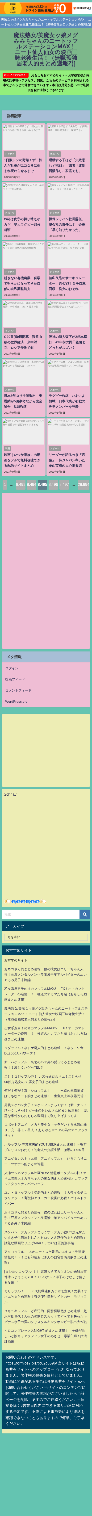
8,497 (64, 484)
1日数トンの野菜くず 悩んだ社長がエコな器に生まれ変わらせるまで (23, 165)
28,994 (83, 484)
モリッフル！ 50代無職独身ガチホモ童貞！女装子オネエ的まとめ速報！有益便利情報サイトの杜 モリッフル (45, 1296)
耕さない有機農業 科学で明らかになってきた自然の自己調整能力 (22, 283)
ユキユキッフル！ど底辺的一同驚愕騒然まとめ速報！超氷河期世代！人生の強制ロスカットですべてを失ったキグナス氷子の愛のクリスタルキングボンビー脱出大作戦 (45, 1316)
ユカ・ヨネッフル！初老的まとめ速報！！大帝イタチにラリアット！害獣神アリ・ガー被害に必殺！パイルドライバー (45, 1198)
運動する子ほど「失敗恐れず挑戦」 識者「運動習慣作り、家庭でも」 (67, 165)
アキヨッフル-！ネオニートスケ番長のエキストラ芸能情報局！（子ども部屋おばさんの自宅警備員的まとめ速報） (45, 1257)
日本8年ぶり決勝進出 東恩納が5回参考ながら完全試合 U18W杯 (23, 401)
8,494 (31, 484)
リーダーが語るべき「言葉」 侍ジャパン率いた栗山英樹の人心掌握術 (67, 460)
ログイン (11, 668)
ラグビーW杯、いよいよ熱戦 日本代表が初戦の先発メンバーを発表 (67, 401)
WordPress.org (16, 701)
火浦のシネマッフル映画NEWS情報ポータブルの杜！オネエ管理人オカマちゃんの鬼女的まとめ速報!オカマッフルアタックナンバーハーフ (46, 1178)
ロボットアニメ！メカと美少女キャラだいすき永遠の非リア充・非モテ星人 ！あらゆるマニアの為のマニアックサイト (46, 1130)
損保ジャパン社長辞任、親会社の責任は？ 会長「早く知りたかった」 (67, 224)
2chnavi (10, 794)
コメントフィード (18, 690)
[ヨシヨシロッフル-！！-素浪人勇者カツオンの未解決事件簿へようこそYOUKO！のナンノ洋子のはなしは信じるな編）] (45, 1277)
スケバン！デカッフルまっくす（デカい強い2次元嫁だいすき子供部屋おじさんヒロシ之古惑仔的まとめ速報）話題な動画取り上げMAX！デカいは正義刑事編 (45, 1237)
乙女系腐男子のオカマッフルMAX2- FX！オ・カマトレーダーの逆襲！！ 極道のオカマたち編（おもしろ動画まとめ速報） (45, 994)
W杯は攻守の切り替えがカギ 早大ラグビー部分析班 (22, 224)
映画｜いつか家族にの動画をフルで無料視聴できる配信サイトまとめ (22, 460)
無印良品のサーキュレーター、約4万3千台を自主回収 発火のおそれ (67, 283)
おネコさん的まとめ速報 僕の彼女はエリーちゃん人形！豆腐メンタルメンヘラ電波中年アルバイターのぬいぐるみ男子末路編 (45, 974)
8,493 (20, 484)
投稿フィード (15, 679)
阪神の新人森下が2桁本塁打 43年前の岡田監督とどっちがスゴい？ (68, 342)
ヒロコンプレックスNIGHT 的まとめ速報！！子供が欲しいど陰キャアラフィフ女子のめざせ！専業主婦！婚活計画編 (45, 1336)
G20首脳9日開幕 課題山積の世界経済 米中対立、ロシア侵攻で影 (23, 342)
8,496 (53, 484)
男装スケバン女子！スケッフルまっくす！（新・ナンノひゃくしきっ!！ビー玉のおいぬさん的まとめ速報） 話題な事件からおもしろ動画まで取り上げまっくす (46, 1110)
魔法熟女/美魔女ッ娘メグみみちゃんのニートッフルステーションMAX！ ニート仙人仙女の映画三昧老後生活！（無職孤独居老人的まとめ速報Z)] (46, 1014)
